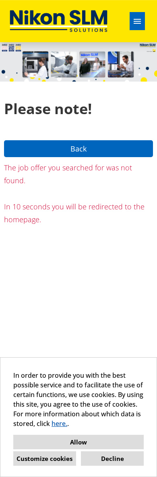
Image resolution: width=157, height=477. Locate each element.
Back (78, 149)
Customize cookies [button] (44, 458)
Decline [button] (112, 458)
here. (59, 423)
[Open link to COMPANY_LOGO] (58, 21)
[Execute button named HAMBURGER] (137, 21)
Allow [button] (78, 442)
